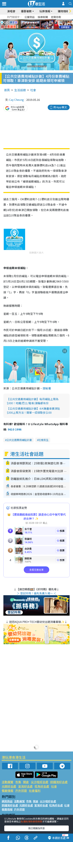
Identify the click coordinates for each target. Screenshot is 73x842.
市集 (18, 782)
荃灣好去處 (25, 786)
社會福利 (34, 790)
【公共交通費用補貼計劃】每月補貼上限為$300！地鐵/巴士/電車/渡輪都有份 (32, 401)
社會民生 (43, 440)
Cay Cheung (16, 100)
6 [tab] (46, 20)
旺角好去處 (42, 786)
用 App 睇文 (60, 107)
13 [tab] (35, 28)
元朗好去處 (9, 786)
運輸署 (47, 388)
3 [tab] (35, 20)
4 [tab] (39, 20)
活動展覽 (7, 782)
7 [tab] (29, 24)
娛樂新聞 (43, 17)
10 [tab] (39, 24)
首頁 (7, 90)
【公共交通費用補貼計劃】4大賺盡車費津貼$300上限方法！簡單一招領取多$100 (33, 410)
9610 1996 (14, 429)
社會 (33, 90)
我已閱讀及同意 (36, 828)
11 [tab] (42, 24)
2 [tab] (32, 20)
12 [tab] (46, 24)
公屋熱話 (29, 17)
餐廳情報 (7, 790)
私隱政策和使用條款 (31, 821)
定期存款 (56, 17)
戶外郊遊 (21, 790)
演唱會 (11, 11)
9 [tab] (35, 24)
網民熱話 (7, 801)
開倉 (26, 782)
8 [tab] (32, 24)
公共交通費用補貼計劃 (19, 440)
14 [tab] (39, 28)
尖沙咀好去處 (39, 782)
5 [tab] (42, 20)
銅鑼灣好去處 (59, 782)
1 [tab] (29, 20)
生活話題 (20, 90)
